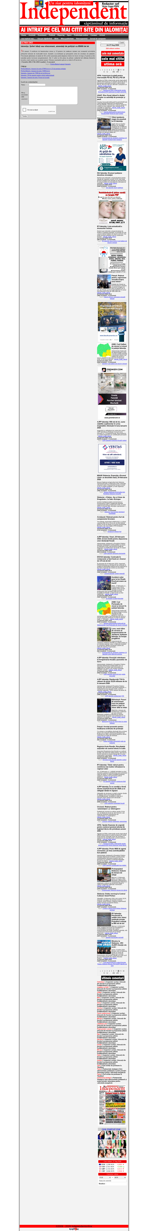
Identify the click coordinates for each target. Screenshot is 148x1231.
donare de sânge (121, 890)
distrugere (116, 821)
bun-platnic (122, 865)
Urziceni (104, 821)
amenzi (62, 64)
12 (107, 72)
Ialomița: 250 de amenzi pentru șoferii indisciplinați (37, 75)
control (121, 113)
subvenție (123, 92)
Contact (94, 35)
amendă (122, 573)
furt (120, 531)
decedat (120, 598)
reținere (110, 297)
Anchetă (32, 35)
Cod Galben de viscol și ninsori (117, 363)
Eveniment (42, 35)
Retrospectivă (81, 39)
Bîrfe (56, 39)
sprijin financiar (113, 845)
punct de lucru (117, 674)
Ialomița (68, 64)
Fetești (106, 297)
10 (123, 70)
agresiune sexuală (119, 297)
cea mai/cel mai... (28, 39)
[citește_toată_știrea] (104, 86)
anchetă (120, 937)
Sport (69, 35)
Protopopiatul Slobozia (109, 890)
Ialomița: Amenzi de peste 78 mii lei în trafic (35, 77)
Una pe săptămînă (44, 39)
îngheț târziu (122, 845)
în (111, 983)
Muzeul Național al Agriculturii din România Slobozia (114, 493)
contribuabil (115, 865)
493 (117, 72)
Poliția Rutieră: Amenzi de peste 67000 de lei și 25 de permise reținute (43, 68)
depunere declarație (119, 553)
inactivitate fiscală (119, 803)
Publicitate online (81, 35)
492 (114, 72)
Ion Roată (109, 598)
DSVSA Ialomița (109, 573)
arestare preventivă (114, 741)
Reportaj (60, 35)
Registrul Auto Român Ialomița (112, 760)
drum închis (113, 241)
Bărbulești (105, 721)
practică (110, 139)
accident (115, 598)
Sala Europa (114, 512)
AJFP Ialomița (106, 440)
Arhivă (102, 35)
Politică (52, 35)
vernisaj (112, 910)
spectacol (122, 512)
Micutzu (110, 964)
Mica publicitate (67, 39)
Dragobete (112, 513)
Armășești (111, 531)
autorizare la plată (114, 92)
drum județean (118, 188)
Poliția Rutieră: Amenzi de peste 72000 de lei (35, 71)
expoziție (118, 494)
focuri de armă (113, 721)
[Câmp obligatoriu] (112, 1125)
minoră (112, 298)
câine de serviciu (116, 654)
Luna (109, 654)
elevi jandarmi (117, 139)
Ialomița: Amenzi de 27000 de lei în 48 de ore (35, 73)
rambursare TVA (119, 696)
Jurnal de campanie (98, 39)
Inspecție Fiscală (116, 440)
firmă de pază (114, 113)
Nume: (23, 85)
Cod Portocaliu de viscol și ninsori (116, 625)
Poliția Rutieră (55, 64)
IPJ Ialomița (105, 241)
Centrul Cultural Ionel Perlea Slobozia (114, 908)
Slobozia (107, 512)
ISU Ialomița (110, 188)
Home (23, 35)
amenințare (123, 821)
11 (104, 72)
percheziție (114, 937)
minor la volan (122, 721)
